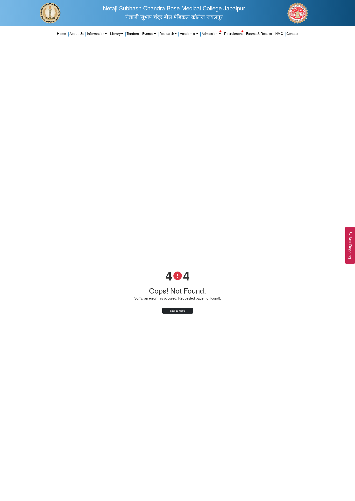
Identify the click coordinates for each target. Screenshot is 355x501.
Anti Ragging (350, 247)
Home (61, 34)
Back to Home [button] (177, 310)
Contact (292, 34)
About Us (77, 34)
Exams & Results (259, 34)
